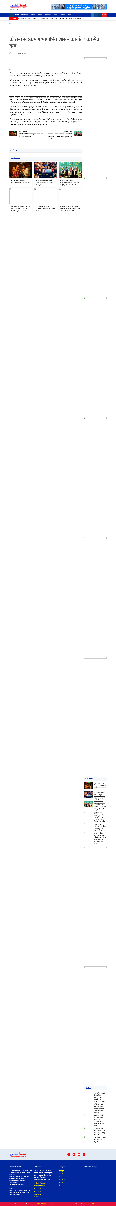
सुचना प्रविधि (48, 15)
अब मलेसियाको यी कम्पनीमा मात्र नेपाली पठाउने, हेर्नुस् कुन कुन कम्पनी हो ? (100, 1131)
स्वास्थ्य (61, 1182)
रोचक (60, 1185)
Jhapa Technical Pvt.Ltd (90, 1204)
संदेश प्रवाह (15, 54)
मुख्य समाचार (24, 15)
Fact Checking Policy (40, 1197)
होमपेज (17, 15)
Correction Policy (39, 1191)
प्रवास (69, 15)
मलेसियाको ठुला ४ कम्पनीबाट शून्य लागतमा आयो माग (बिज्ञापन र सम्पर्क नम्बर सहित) (99, 1108)
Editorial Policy (38, 1188)
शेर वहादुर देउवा (63, 18)
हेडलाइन (61, 1171)
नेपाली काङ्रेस (36, 18)
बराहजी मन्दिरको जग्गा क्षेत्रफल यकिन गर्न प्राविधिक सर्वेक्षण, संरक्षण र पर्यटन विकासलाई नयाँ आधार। (70, 208)
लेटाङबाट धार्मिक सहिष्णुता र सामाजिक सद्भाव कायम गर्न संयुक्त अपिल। (45, 208)
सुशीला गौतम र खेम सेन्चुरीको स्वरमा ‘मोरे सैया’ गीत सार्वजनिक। (20, 181)
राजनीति (40, 15)
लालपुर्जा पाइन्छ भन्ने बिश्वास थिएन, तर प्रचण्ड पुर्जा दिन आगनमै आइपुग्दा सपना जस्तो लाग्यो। (99, 1097)
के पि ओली (24, 18)
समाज (60, 1176)
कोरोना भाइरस (55, 18)
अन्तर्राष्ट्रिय (62, 15)
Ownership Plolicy (39, 1185)
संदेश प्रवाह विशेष (77, 18)
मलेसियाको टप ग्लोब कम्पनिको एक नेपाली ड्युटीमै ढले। (100, 1139)
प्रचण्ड (30, 18)
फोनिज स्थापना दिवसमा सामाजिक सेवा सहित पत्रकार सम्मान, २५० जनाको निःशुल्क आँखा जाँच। (20, 208)
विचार (55, 15)
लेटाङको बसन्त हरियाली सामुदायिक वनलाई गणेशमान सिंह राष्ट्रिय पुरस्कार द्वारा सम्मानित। (69, 182)
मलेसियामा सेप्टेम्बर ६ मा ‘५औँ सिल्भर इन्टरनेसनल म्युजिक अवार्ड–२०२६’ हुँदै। (45, 182)
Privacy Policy (50, 1204)
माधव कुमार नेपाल (45, 18)
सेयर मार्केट (62, 1179)
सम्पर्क (38, 1204)
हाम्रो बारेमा (43, 1204)
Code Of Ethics (38, 1194)
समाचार (33, 15)
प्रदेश (60, 1188)
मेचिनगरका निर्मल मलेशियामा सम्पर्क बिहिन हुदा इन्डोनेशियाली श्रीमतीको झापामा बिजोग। (99, 1120)
